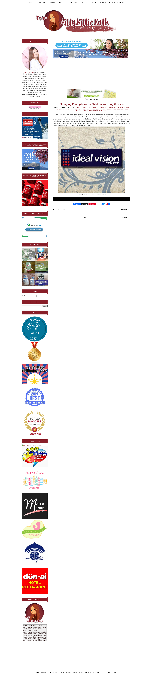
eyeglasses (101, 107)
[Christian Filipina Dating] (91, 44)
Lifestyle (41, 2)
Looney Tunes (122, 109)
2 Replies (126, 209)
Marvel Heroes (82, 110)
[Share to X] (53, 209)
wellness (103, 110)
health (116, 107)
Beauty (61, 2)
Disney (84, 107)
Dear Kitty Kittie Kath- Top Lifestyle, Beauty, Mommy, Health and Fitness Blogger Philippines (78, 672)
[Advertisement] (91, 72)
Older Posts (125, 217)
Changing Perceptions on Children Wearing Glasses (92, 104)
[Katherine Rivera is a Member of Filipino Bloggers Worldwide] (35, 552)
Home (31, 2)
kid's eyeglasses (109, 109)
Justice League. (96, 109)
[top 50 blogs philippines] (35, 374)
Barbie (78, 107)
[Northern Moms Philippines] (35, 480)
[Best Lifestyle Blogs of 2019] (35, 397)
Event (102, 2)
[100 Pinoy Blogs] (35, 456)
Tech (93, 2)
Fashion (73, 2)
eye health (92, 107)
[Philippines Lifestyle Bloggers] (35, 353)
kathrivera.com (29, 72)
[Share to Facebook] (56, 209)
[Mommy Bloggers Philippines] (35, 529)
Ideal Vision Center (81, 109)
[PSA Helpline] (91, 93)
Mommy (52, 2)
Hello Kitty (67, 109)
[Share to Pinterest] (58, 209)
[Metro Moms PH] (35, 506)
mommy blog (93, 110)
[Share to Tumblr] (61, 209)
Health (83, 2)
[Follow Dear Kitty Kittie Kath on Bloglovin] (35, 107)
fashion (110, 107)
